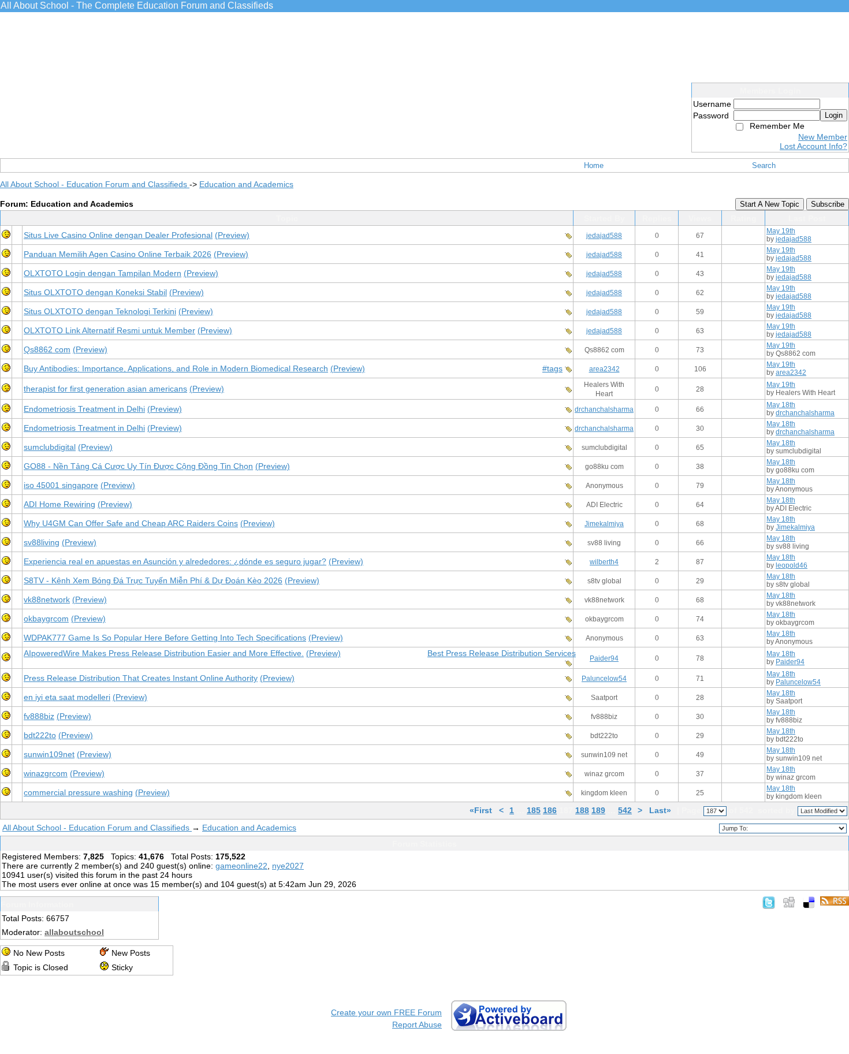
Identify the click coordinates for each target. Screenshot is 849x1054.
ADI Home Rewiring (59, 504)
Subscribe (827, 204)
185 (534, 810)
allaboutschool (74, 932)
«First (482, 810)
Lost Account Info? (813, 146)
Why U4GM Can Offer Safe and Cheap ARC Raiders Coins (131, 523)
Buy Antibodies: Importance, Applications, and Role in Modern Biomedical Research (176, 368)
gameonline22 (241, 865)
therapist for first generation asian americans (105, 388)
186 (550, 810)
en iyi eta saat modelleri (67, 697)
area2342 (604, 369)
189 (598, 810)
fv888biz (39, 716)
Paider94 (604, 658)
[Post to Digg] (789, 902)
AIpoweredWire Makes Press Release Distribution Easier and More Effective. (164, 653)
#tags (552, 368)
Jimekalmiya (604, 524)
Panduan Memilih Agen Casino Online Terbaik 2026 (117, 254)
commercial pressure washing (78, 792)
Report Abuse (417, 1024)
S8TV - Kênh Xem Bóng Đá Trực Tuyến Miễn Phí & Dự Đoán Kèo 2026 (153, 580)
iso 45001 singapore (61, 485)
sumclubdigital (50, 447)
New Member (822, 136)
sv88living (41, 542)
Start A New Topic (769, 204)
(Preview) (232, 235)
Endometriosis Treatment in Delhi (84, 409)
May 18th (780, 405)
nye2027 (288, 865)
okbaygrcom (46, 618)
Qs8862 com (47, 349)
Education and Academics (246, 184)
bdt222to (40, 735)
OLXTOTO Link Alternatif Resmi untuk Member (109, 330)
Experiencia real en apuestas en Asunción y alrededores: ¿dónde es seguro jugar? (175, 561)
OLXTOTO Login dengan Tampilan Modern (102, 273)
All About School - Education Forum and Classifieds (94, 184)
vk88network (47, 599)
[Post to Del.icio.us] (809, 902)
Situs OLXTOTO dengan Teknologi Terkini (100, 311)
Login (834, 115)
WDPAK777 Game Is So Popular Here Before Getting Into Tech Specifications (165, 637)
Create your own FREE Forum (386, 1012)
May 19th (780, 231)
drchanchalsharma (604, 409)
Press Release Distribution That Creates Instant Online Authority (141, 678)
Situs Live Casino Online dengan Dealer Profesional (118, 235)
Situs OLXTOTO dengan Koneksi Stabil (95, 292)
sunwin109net (49, 754)
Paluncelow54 (604, 679)
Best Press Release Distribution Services (501, 653)
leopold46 (791, 565)
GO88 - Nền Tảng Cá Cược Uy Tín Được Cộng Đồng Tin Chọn (138, 466)
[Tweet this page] (768, 902)
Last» (661, 810)
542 (625, 810)
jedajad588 (604, 236)
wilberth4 (604, 562)
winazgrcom (46, 773)
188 (582, 810)
